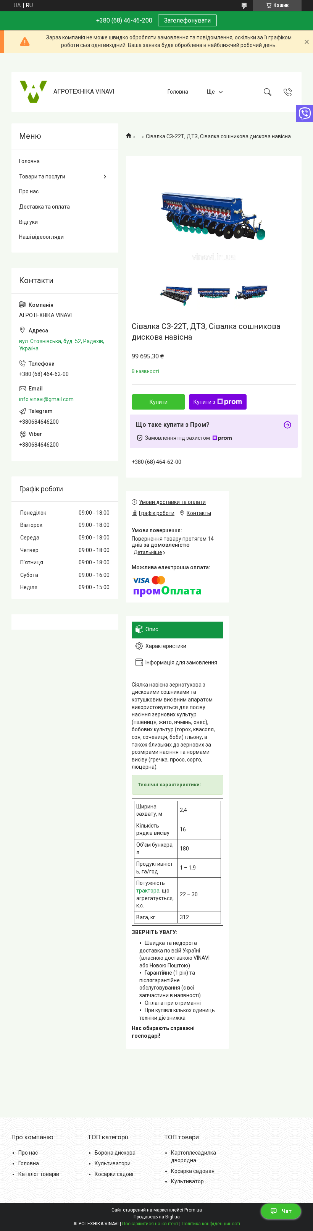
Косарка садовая (193, 1171)
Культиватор (187, 1181)
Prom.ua (193, 1210)
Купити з (204, 402)
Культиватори (113, 1163)
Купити (159, 402)
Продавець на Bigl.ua (157, 1217)
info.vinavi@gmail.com (46, 399)
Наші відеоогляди (41, 237)
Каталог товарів (38, 1174)
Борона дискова (115, 1153)
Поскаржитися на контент (150, 1223)
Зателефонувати (187, 20)
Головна (178, 92)
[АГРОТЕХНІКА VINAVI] (33, 92)
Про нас (29, 191)
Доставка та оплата (44, 207)
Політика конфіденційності (211, 1223)
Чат (287, 1211)
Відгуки (28, 222)
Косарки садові (114, 1174)
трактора (148, 891)
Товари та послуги (42, 176)
